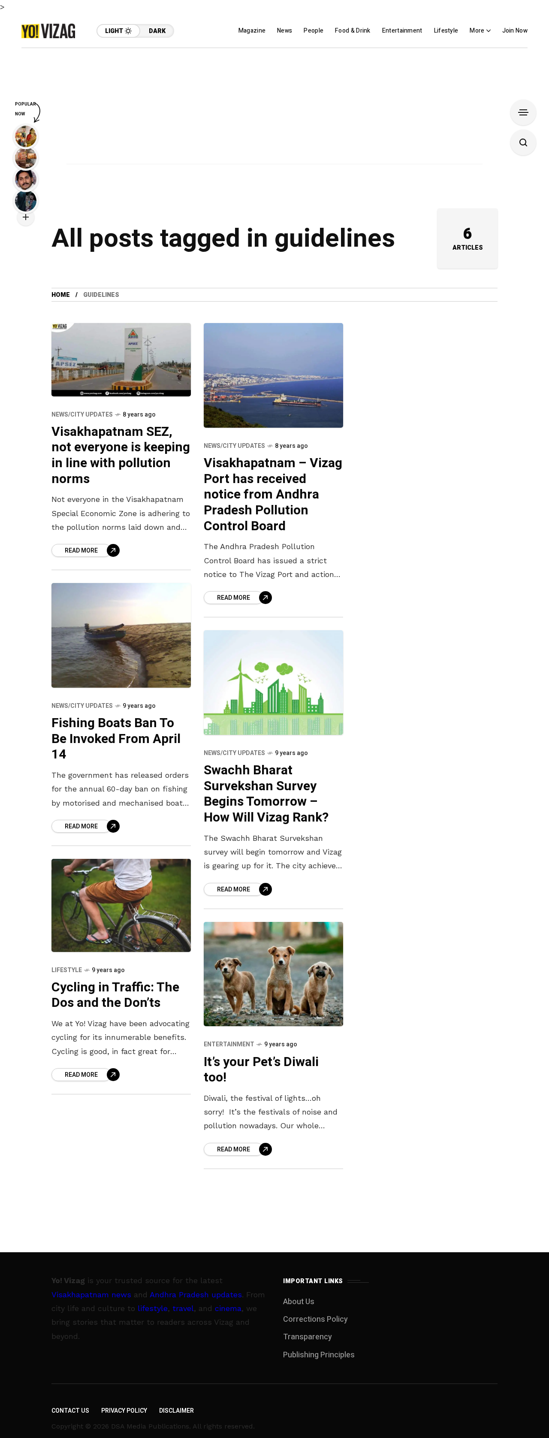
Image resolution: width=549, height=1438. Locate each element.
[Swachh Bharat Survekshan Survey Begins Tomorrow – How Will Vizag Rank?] (273, 682)
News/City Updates (82, 414)
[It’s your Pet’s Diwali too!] (273, 974)
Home (60, 294)
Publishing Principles (319, 1355)
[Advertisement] (274, 108)
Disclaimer (176, 1410)
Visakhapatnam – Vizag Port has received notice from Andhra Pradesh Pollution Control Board (273, 494)
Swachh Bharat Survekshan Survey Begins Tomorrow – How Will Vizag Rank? (266, 794)
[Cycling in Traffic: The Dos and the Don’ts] (121, 905)
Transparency (307, 1337)
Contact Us (70, 1410)
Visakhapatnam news (91, 1294)
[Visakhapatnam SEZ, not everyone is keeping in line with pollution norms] (121, 359)
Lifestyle (66, 970)
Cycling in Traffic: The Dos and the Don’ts (115, 995)
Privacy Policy (124, 1410)
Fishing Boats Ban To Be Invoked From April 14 (116, 739)
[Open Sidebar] (523, 112)
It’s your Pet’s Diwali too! (261, 1070)
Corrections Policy (315, 1319)
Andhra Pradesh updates (196, 1294)
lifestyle (153, 1308)
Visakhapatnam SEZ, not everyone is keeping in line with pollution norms (120, 456)
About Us (298, 1302)
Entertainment (229, 1044)
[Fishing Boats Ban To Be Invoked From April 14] (121, 635)
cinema (228, 1308)
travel (183, 1308)
